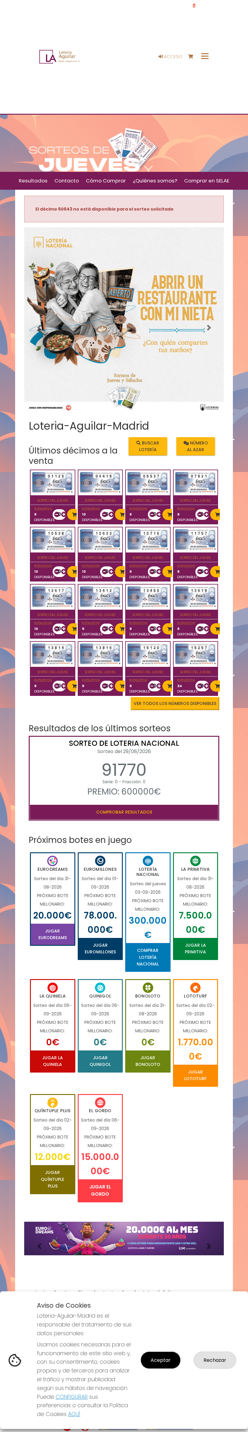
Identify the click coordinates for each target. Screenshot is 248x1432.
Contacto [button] (66, 180)
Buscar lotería (149, 446)
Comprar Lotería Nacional (148, 957)
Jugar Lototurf (195, 1075)
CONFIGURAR (72, 1397)
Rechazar (215, 1360)
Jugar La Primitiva (195, 948)
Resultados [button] (33, 180)
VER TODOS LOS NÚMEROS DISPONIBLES (175, 703)
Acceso (172, 57)
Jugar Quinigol (100, 1061)
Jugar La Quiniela (52, 1061)
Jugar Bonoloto (147, 1061)
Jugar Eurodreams (52, 934)
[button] (39, 327)
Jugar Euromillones (100, 948)
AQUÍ (74, 1414)
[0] (193, 56)
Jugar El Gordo (100, 1190)
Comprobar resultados (124, 812)
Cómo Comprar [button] (106, 180)
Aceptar (161, 1360)
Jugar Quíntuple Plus (52, 1179)
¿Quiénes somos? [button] (155, 180)
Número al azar (197, 446)
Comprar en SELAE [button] (206, 180)
